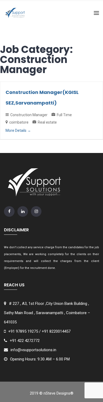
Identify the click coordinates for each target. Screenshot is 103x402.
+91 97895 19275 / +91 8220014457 (39, 331)
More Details (16, 130)
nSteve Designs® (58, 393)
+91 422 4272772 (25, 340)
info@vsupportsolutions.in (33, 349)
